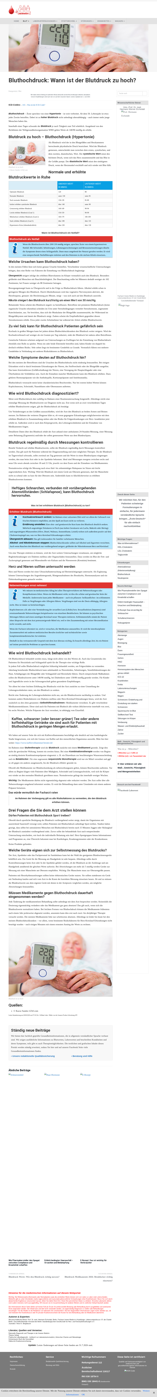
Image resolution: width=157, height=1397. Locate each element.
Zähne (120, 730)
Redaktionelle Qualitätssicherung (57, 1361)
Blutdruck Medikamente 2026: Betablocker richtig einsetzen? (89, 1277)
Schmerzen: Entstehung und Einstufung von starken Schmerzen (130, 703)
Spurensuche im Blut (127, 711)
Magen (121, 696)
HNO (120, 662)
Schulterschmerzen (126, 618)
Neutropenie (123, 578)
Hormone (122, 666)
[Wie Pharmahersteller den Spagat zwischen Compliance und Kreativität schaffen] (25, 1165)
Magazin (119, 21)
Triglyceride (123, 555)
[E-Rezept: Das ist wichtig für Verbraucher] (96, 1165)
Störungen (86, 21)
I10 (24, 105)
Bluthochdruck (124, 574)
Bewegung (122, 643)
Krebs (120, 684)
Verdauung (122, 722)
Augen (120, 639)
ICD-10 (121, 677)
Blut (25, 21)
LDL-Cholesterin (125, 551)
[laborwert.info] (31, 9)
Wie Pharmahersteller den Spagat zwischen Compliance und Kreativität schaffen (24, 1262)
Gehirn (121, 658)
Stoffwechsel (68, 21)
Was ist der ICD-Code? (36, 105)
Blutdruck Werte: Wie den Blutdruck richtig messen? (34, 1275)
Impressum (14, 1361)
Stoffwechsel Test (125, 715)
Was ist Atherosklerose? (128, 543)
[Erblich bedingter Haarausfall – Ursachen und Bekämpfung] (60, 1165)
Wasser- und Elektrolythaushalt (131, 726)
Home (16, 21)
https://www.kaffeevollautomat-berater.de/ (34, 743)
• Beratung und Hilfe (82, 1056)
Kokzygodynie (124, 623)
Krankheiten (103, 21)
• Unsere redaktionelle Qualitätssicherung (33, 1056)
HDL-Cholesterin (125, 547)
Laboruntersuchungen (44, 21)
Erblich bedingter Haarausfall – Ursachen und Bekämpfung (58, 1261)
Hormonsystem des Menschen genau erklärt (131, 671)
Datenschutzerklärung (17, 1365)
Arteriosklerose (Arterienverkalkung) (126, 569)
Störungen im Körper (127, 718)
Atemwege (122, 635)
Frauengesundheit (126, 654)
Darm (120, 650)
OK (83, 1394)
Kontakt (12, 1369)
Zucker (121, 734)
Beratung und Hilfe (52, 1365)
